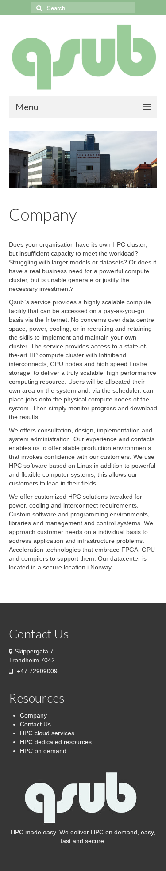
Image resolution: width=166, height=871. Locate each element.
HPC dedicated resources (56, 741)
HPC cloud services (47, 733)
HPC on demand (43, 750)
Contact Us (35, 724)
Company (33, 715)
